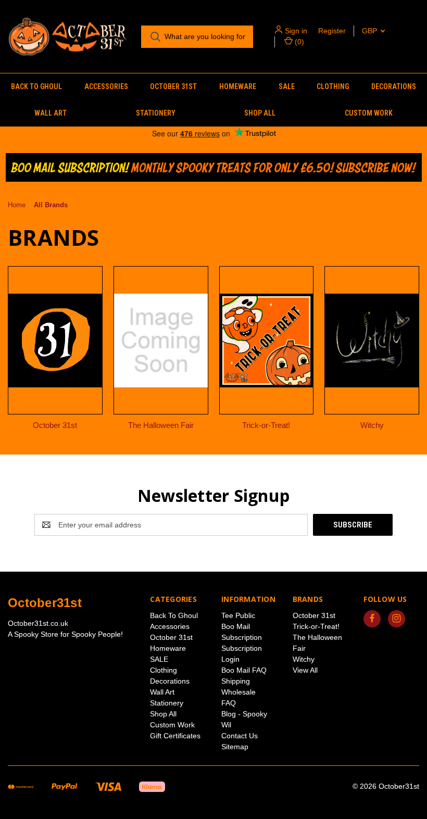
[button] (214, 167)
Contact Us (239, 736)
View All (305, 670)
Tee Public (238, 615)
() (298, 41)
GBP (370, 31)
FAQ (228, 703)
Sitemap (234, 746)
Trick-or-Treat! (316, 626)
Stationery (155, 113)
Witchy (304, 659)
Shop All (259, 113)
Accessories (106, 86)
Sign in (296, 31)
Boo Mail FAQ (244, 670)
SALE (287, 86)
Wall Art (50, 113)
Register (332, 31)
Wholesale (238, 692)
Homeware (237, 86)
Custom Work (172, 725)
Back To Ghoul (36, 86)
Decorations (393, 86)
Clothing (333, 86)
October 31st (173, 86)
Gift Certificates (175, 736)
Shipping (235, 681)
